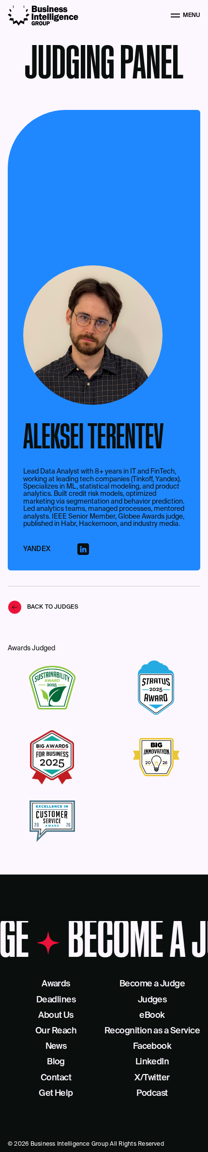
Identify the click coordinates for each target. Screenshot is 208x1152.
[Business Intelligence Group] (43, 15)
